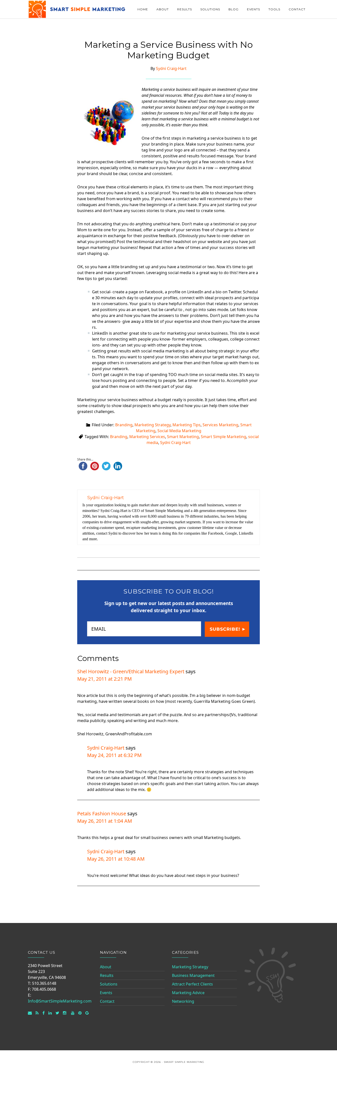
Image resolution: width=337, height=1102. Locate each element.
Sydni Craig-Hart (175, 442)
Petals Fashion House (101, 813)
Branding (123, 425)
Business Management (193, 975)
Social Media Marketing (179, 430)
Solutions (108, 984)
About (105, 967)
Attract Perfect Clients (192, 984)
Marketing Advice (188, 992)
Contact (107, 1001)
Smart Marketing (183, 436)
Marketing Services (147, 436)
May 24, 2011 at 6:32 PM (114, 755)
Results (106, 975)
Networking (183, 1001)
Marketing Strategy (152, 425)
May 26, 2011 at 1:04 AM (104, 821)
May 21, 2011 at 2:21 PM (104, 678)
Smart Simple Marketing (77, 9)
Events (106, 992)
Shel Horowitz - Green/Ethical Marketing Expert (130, 671)
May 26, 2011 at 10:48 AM (116, 858)
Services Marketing (220, 425)
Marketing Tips (186, 425)
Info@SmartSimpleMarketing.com (60, 1001)
